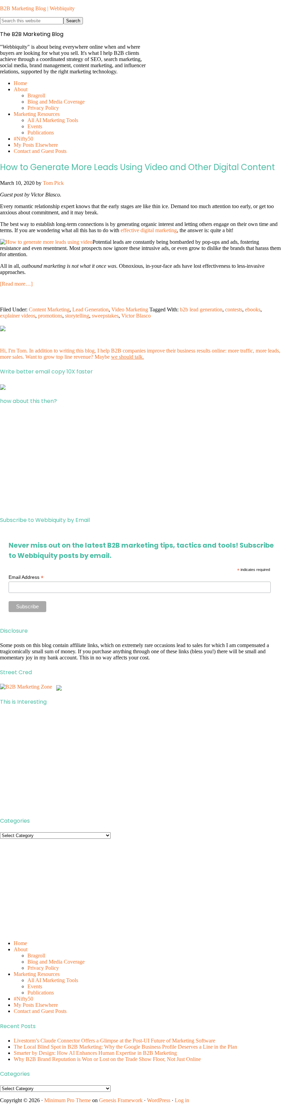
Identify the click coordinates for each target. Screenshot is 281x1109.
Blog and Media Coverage (56, 962)
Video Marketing (129, 309)
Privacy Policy (43, 968)
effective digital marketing (149, 230)
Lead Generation (90, 309)
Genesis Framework (121, 1100)
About (20, 949)
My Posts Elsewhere (36, 1005)
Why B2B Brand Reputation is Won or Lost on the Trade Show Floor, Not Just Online (107, 1059)
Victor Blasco (136, 316)
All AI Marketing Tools (52, 980)
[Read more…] (16, 284)
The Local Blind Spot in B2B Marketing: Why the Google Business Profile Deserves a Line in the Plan (125, 1047)
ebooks (252, 309)
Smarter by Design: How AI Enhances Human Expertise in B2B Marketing (95, 1053)
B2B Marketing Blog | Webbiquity (37, 8)
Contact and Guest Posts (40, 1011)
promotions (50, 316)
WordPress (158, 1100)
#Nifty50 (23, 999)
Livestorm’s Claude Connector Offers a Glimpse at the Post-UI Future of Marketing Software (114, 1041)
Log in (182, 1100)
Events (34, 986)
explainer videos (17, 316)
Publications (40, 992)
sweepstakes (105, 316)
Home (20, 943)
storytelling (77, 316)
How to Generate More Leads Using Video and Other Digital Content (137, 167)
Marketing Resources (37, 974)
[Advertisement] (140, 461)
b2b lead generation (201, 309)
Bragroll (36, 955)
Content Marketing (49, 309)
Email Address (26, 577)
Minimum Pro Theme (67, 1100)
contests (233, 309)
